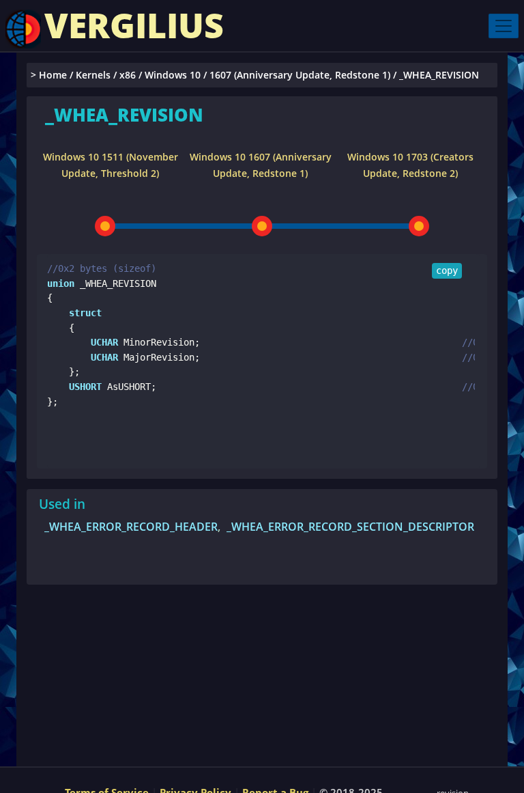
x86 (127, 74)
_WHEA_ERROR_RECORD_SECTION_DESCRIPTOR (350, 526)
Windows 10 (173, 74)
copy (447, 270)
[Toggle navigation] (504, 26)
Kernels (93, 74)
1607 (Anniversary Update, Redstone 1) (299, 74)
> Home (49, 74)
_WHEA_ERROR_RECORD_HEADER (131, 526)
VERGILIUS (134, 25)
